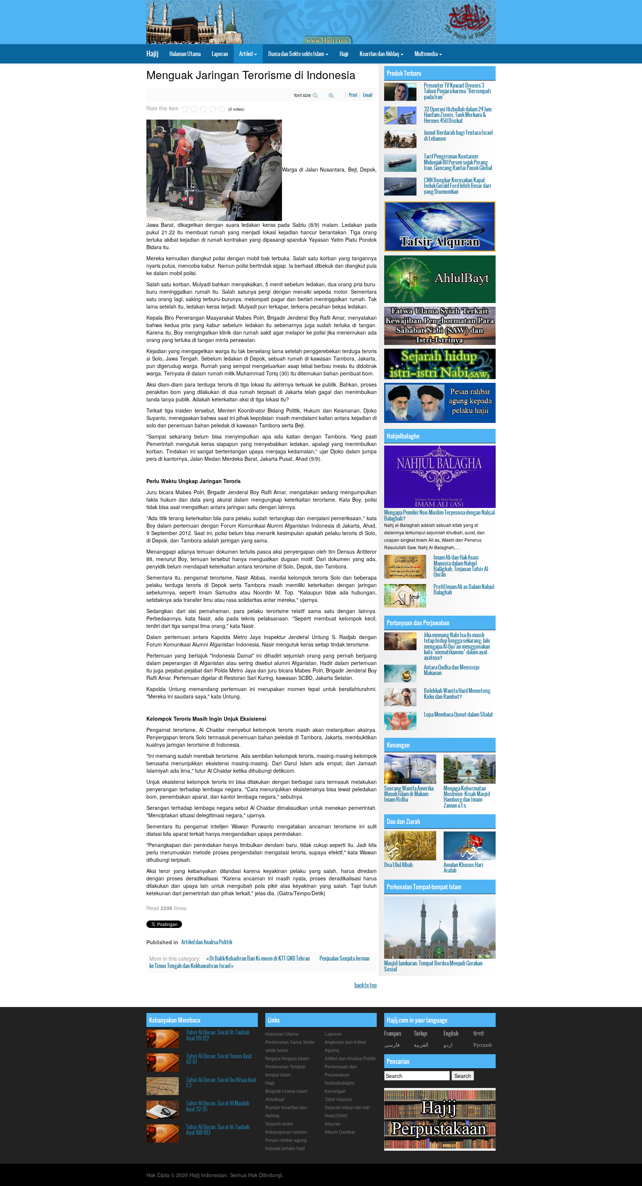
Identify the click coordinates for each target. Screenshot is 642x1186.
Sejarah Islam (279, 1124)
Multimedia (426, 54)
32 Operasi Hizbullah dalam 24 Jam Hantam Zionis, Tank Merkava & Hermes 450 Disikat (458, 115)
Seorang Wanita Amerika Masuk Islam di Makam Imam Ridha (409, 794)
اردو (448, 1044)
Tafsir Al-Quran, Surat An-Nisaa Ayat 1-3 (221, 1082)
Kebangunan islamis (286, 1132)
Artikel (246, 54)
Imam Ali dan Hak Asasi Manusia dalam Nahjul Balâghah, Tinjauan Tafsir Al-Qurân (461, 566)
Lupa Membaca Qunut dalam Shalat (458, 714)
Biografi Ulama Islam (286, 1091)
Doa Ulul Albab (398, 865)
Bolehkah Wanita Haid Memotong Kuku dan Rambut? (457, 693)
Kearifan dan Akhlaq (380, 54)
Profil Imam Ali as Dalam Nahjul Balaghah (464, 589)
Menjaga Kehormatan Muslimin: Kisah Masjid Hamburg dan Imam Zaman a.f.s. (467, 796)
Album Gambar (340, 1132)
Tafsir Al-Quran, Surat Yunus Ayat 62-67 (219, 1059)
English (451, 1033)
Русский (482, 1044)
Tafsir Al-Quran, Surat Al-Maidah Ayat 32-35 (217, 1106)
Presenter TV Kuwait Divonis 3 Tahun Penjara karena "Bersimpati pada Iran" (457, 91)
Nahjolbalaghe (403, 435)
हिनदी (478, 1033)
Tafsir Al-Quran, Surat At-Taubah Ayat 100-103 (218, 1130)
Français (392, 1033)
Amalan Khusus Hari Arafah (463, 867)
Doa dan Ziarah (403, 821)
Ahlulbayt (274, 1099)
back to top (365, 985)
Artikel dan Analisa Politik (206, 942)
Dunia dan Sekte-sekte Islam (296, 54)
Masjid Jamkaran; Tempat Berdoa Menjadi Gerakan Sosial (433, 966)
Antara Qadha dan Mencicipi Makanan (452, 670)
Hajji (344, 54)
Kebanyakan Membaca (174, 1020)
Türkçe (420, 1033)
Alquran (333, 1124)
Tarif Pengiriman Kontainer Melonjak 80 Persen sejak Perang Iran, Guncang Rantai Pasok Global (458, 162)
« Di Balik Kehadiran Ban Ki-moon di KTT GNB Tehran (258, 958)
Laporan (220, 54)
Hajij (152, 54)
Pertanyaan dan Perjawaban (418, 622)
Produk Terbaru (404, 73)
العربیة (421, 1044)
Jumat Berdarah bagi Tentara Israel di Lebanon (458, 135)
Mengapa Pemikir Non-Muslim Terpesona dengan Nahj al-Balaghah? (440, 515)
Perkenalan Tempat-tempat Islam (424, 886)
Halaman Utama (185, 54)
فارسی (392, 1044)
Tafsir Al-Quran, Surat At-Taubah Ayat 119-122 (218, 1035)
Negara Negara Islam (287, 1058)
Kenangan (398, 744)
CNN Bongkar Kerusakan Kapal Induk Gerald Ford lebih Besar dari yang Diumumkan (457, 186)
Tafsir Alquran (338, 1099)
